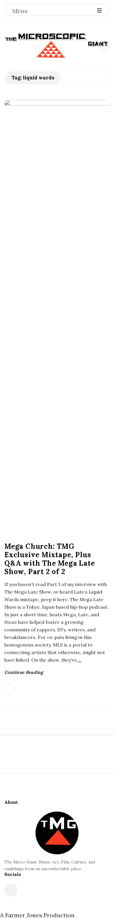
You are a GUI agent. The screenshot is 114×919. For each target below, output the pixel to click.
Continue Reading (23, 672)
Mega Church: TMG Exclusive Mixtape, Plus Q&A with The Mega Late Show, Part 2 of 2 (49, 559)
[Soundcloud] (11, 890)
